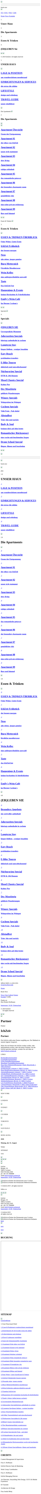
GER (14, 13)
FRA (10, 13)
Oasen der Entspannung (14, 1341)
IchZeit (5, 1320)
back (2, 1221)
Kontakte (12, 16)
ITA (2, 13)
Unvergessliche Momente (12, 1401)
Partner (16, 995)
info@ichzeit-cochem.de (8, 1051)
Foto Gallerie (9, 995)
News (7, 16)
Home (3, 16)
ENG (6, 13)
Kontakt (3, 997)
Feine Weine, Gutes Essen (15, 1374)
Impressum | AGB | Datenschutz (11, 1005)
